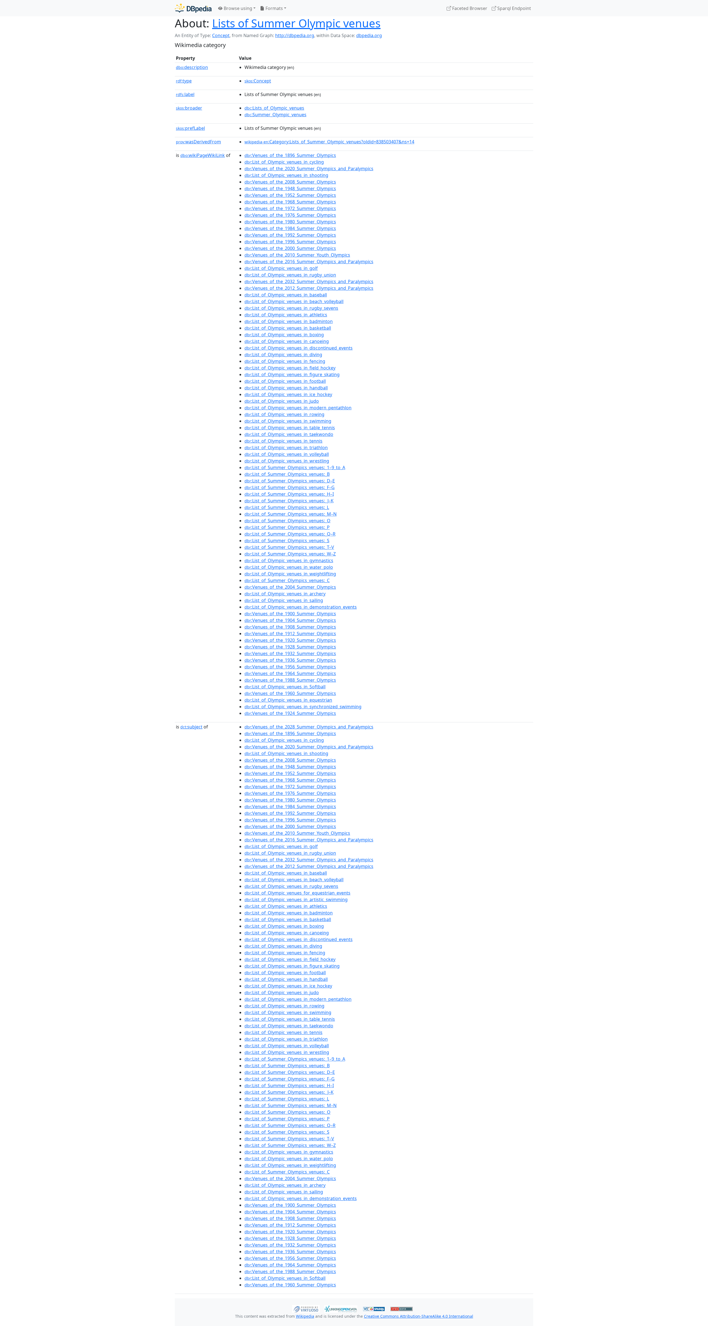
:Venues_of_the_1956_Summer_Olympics (290, 667)
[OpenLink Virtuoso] (306, 1308)
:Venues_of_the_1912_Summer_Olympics (290, 633)
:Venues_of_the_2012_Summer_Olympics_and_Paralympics (308, 288)
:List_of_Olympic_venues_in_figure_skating (292, 374)
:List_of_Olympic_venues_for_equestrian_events (297, 893)
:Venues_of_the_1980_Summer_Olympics (290, 222)
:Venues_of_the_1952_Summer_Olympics (290, 195)
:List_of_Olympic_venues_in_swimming (287, 421)
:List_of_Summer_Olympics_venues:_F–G (289, 487)
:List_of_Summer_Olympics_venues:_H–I (289, 494)
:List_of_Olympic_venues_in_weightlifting (290, 574)
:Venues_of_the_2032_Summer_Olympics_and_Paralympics (308, 281)
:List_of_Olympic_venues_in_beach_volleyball (293, 301)
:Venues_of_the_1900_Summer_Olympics (290, 614)
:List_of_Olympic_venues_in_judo (281, 401)
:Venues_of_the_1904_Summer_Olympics (290, 620)
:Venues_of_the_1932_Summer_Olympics (290, 653)
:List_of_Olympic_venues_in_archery (285, 594)
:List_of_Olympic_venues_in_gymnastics (288, 560)
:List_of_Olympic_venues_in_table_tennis (289, 428)
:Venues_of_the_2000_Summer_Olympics (290, 248)
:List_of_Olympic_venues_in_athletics (285, 315)
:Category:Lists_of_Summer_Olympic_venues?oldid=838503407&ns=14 (329, 142)
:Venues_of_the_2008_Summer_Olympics (290, 182)
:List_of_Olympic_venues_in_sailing (283, 600)
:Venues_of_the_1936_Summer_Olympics (290, 660)
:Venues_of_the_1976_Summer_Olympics (290, 215)
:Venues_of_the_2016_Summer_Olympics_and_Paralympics (308, 262)
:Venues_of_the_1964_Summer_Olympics (290, 673)
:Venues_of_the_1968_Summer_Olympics (290, 202)
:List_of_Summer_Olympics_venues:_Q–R (289, 534)
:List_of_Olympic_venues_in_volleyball (286, 454)
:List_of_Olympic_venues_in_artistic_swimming (296, 899)
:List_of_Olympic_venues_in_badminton (288, 321)
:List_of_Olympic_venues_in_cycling (284, 162)
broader (189, 108)
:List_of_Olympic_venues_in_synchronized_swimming (302, 707)
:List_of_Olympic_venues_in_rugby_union (290, 275)
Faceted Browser (469, 8)
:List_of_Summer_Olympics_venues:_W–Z (290, 554)
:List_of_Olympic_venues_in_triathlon (286, 447)
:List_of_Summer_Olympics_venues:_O (287, 521)
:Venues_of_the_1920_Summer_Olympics (290, 640)
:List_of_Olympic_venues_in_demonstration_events (300, 607)
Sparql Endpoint (513, 8)
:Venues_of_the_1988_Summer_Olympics (290, 680)
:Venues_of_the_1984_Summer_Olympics (290, 228)
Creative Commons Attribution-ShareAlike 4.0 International (418, 1316)
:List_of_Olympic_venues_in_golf (281, 268)
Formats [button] (273, 8)
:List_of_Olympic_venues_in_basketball (287, 328)
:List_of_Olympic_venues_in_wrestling (286, 461)
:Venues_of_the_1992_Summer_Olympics (290, 235)
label (185, 94)
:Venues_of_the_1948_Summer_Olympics (290, 188)
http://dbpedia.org (294, 35)
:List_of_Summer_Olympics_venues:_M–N (290, 514)
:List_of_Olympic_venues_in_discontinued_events (298, 348)
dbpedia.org (369, 35)
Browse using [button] (237, 8)
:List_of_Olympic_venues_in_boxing (284, 335)
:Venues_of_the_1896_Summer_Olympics (290, 155)
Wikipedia (305, 1316)
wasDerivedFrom (198, 142)
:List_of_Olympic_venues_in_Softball (285, 687)
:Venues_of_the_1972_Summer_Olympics (290, 208)
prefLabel (190, 128)
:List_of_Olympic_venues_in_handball (286, 388)
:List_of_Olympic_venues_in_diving (283, 354)
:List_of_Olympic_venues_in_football (285, 381)
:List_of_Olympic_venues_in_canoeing (286, 341)
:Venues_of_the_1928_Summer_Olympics (290, 647)
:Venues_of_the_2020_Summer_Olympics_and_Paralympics (308, 169)
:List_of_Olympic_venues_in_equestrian (288, 700)
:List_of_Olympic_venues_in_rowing (284, 414)
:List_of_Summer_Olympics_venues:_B (287, 474)
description (192, 67)
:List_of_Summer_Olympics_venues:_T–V (289, 547)
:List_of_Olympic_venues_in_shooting (286, 175)
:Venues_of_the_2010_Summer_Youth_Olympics (297, 255)
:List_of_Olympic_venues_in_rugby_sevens (291, 308)
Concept (221, 35)
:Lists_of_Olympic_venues (274, 108)
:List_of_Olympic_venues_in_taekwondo (288, 434)
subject (191, 727)
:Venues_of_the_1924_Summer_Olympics (290, 713)
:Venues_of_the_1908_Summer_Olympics (290, 627)
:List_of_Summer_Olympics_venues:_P (287, 527)
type (184, 81)
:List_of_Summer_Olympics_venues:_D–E (289, 481)
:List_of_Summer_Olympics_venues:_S (286, 540)
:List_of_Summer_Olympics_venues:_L (286, 507)
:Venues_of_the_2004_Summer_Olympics (290, 587)
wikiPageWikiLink (202, 155)
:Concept (257, 81)
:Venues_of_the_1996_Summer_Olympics (290, 242)
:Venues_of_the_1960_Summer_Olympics (290, 693)
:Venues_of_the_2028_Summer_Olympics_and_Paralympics (308, 727)
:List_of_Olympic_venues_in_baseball (285, 295)
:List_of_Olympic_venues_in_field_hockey (289, 368)
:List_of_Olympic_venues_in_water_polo (288, 567)
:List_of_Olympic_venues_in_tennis (283, 441)
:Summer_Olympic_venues (275, 115)
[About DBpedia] (193, 8)
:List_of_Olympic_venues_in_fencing (284, 361)
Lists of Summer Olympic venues (296, 23)
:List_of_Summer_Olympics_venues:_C (287, 580)
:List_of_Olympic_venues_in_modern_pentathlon (298, 408)
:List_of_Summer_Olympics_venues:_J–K (289, 501)
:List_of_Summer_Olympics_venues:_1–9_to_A (294, 467)
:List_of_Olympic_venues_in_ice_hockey (288, 394)
